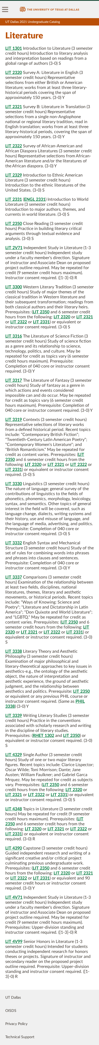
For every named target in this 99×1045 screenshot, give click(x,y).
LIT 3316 (13, 336)
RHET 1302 (43, 735)
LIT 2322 (13, 146)
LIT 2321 (13, 107)
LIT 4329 (13, 755)
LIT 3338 (13, 651)
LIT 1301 (13, 48)
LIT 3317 (13, 380)
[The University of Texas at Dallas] (49, 9)
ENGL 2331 (34, 199)
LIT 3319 (13, 420)
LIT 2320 (13, 73)
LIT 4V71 (13, 897)
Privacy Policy (16, 1024)
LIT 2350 (13, 224)
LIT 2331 (13, 199)
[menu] (5, 9)
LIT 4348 (13, 809)
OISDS (10, 1011)
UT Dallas (13, 997)
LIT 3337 (13, 577)
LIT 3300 (13, 287)
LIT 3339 (13, 716)
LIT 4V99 (13, 942)
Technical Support (19, 1037)
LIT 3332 (13, 543)
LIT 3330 (13, 484)
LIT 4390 (13, 848)
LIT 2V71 (13, 248)
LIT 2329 (13, 175)
